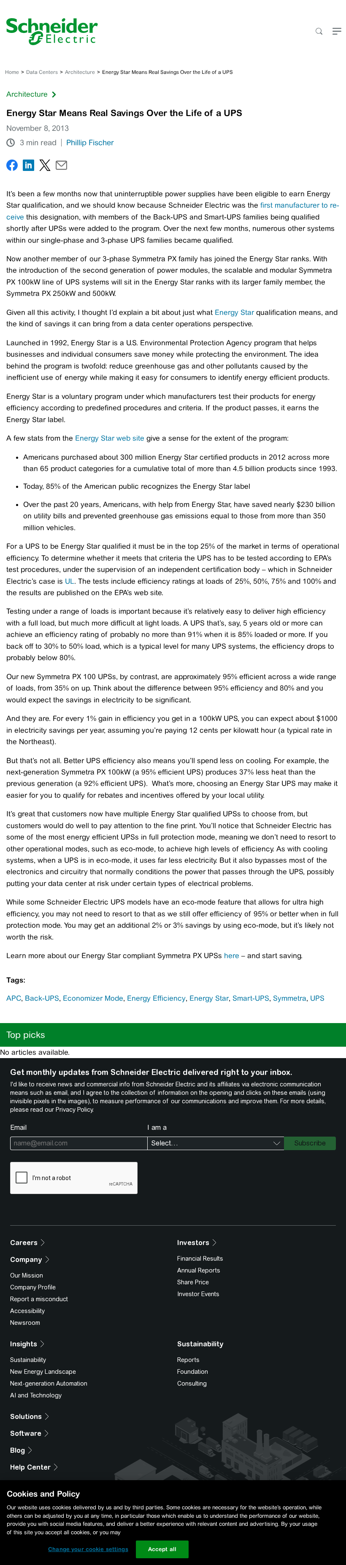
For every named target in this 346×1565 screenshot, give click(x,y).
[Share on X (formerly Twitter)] (45, 167)
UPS (317, 998)
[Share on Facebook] (12, 167)
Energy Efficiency (156, 998)
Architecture (80, 72)
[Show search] (319, 32)
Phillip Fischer (90, 142)
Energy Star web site (109, 438)
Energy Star (234, 312)
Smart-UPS (250, 998)
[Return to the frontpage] (49, 31)
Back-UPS (42, 998)
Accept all (162, 1549)
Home (12, 72)
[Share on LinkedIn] (28, 167)
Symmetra (289, 998)
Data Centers (42, 72)
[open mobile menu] (337, 32)
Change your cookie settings (88, 1549)
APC (13, 998)
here (231, 955)
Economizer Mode (93, 998)
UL (69, 581)
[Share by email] (61, 167)
